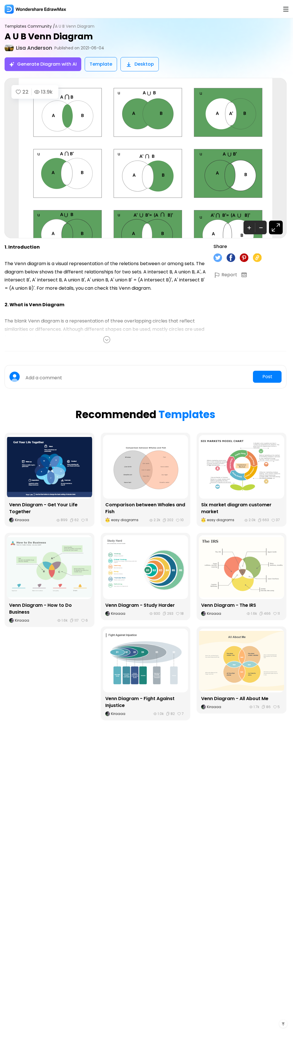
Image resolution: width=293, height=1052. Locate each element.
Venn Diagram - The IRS (228, 605)
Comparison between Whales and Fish (145, 508)
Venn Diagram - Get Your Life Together (43, 508)
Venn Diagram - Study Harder (140, 605)
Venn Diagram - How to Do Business (40, 608)
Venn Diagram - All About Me (234, 698)
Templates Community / (30, 26)
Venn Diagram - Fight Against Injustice (140, 702)
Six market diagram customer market (236, 508)
